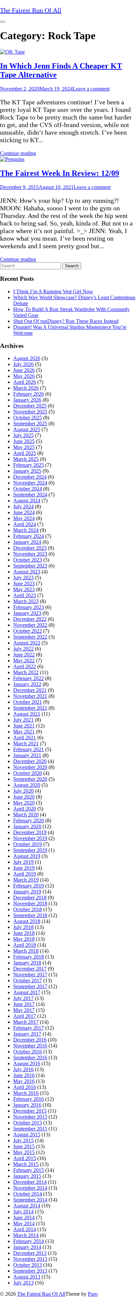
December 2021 (30, 690)
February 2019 (28, 885)
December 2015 (30, 1111)
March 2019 (26, 880)
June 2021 (24, 725)
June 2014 (24, 1217)
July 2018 (23, 927)
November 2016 (30, 1045)
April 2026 (24, 382)
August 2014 (26, 1205)
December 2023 (30, 548)
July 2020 (23, 791)
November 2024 (30, 483)
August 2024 (26, 500)
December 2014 (30, 1182)
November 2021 (30, 696)
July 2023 (23, 577)
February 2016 (28, 1099)
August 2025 (26, 429)
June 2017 (24, 1004)
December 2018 (30, 897)
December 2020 (30, 761)
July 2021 (23, 720)
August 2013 (26, 1277)
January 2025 (27, 471)
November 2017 (30, 974)
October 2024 (27, 488)
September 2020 (30, 779)
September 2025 (30, 423)
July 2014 (23, 1211)
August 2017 (26, 992)
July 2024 (23, 506)
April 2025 (24, 453)
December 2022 (30, 619)
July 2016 (23, 1069)
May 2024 (24, 518)
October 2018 (27, 909)
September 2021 (30, 708)
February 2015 (28, 1170)
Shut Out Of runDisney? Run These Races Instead (66, 321)
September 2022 (30, 637)
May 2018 (24, 939)
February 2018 (28, 957)
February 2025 (28, 465)
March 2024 (26, 530)
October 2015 (27, 1122)
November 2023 (30, 554)
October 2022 (27, 631)
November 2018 (30, 903)
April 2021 (24, 737)
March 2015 (26, 1164)
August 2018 (26, 921)
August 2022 (26, 643)
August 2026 (26, 358)
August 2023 (26, 571)
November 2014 (30, 1188)
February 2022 (28, 678)
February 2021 (28, 749)
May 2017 (24, 1010)
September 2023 (30, 566)
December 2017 (30, 968)
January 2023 (27, 613)
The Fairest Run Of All (41, 1294)
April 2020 (24, 808)
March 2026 (26, 388)
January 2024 (27, 542)
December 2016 (30, 1040)
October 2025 (27, 417)
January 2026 (27, 400)
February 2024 (28, 536)
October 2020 (27, 773)
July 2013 (23, 1282)
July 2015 (23, 1140)
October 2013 (27, 1265)
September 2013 (30, 1271)
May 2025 (24, 447)
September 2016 (30, 1057)
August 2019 (26, 856)
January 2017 (27, 1034)
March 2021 (26, 743)
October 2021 (27, 702)
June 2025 (24, 441)
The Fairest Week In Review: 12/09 (59, 173)
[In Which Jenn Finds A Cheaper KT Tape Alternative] (12, 52)
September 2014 (30, 1200)
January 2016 (27, 1105)
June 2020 (24, 797)
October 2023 (27, 560)
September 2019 (30, 850)
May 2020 (24, 803)
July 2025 (23, 435)
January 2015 (27, 1176)
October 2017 (27, 980)
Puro (93, 1294)
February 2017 (28, 1028)
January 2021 (27, 755)
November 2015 (30, 1117)
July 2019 (23, 862)
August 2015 (26, 1134)
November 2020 (30, 767)
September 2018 (30, 915)
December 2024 (30, 477)
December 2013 (30, 1253)
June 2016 (24, 1075)
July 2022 (23, 648)
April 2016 (24, 1087)
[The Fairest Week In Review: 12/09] (12, 159)
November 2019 (30, 838)
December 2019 (30, 832)
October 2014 (27, 1194)
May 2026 (24, 376)
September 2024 (30, 494)
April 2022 (24, 666)
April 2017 (24, 1016)
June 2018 (24, 933)
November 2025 (30, 411)
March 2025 (26, 459)
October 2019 (27, 844)
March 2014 (26, 1235)
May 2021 (24, 731)
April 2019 (24, 874)
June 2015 (24, 1146)
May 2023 (24, 589)
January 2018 (27, 963)
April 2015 (24, 1158)
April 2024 (24, 524)
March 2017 (26, 1022)
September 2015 (30, 1128)
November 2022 (30, 625)
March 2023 (26, 601)
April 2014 (24, 1229)
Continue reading (18, 153)
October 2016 (27, 1051)
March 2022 (26, 672)
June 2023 (24, 583)
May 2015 (24, 1152)
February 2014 (28, 1241)
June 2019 (24, 868)
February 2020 (28, 820)
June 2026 (24, 370)
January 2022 (27, 684)
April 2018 (24, 945)
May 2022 (24, 660)
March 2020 (26, 814)
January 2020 (27, 826)
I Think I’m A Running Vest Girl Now (53, 291)
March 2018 (26, 951)
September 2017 (30, 986)
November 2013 (30, 1259)
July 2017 (23, 998)
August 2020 (26, 785)
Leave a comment (91, 89)
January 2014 (27, 1247)
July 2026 (23, 364)
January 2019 (27, 891)
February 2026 (28, 394)
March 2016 (26, 1093)
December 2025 (30, 406)
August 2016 (26, 1063)
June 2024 (24, 512)
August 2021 (26, 714)
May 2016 (24, 1081)
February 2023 (28, 607)
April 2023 (24, 595)
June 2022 (24, 654)
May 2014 (24, 1223)
